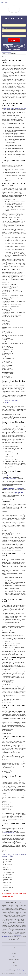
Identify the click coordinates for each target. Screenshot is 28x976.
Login (16, 14)
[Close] (25, 2)
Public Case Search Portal (11, 400)
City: (3, 33)
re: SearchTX (8, 402)
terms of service (17, 935)
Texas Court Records (6, 52)
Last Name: (5, 28)
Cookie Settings (20, 970)
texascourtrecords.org (9, 832)
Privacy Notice (17, 49)
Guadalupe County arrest (8, 475)
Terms (14, 956)
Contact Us (14, 965)
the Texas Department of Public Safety (13, 488)
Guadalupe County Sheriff (9, 478)
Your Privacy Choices (14, 947)
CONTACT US (10, 14)
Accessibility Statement (14, 959)
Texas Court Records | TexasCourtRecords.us (14, 9)
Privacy (14, 953)
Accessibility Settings (10, 970)
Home (20, 14)
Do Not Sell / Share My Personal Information (14, 950)
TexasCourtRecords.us (8, 44)
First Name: (5, 23)
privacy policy (5, 936)
